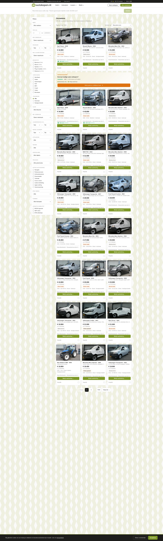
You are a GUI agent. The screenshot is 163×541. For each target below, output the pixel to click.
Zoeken (128, 11)
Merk (34, 22)
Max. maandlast (37, 37)
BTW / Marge (36, 191)
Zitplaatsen (36, 137)
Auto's (57, 5)
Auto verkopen (113, 5)
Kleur (34, 106)
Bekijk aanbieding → (68, 64)
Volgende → (106, 389)
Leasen (72, 5)
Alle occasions (126, 5)
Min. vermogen (37, 114)
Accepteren (153, 537)
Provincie (35, 160)
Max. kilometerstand (38, 52)
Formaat (35, 198)
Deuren (35, 144)
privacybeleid (60, 537)
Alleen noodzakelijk (140, 537)
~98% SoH (63, 61)
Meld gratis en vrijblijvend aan (93, 85)
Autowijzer (65, 5)
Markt (80, 5)
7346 (98, 389)
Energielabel (36, 152)
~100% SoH (89, 122)
